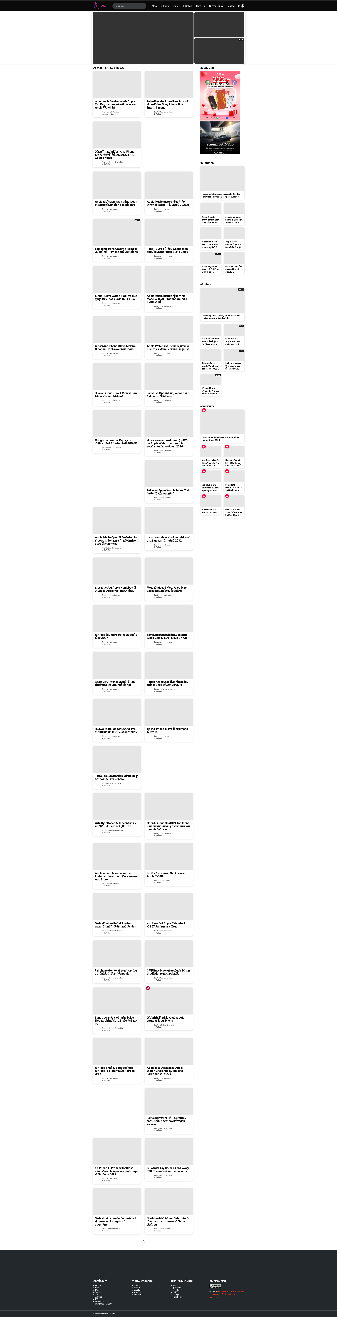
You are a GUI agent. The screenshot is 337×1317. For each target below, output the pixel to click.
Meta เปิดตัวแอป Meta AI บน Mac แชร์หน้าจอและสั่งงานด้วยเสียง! (167, 589)
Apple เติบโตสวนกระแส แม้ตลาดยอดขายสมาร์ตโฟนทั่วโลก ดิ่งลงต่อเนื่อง (116, 203)
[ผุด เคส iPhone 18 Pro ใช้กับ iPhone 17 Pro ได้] (169, 712)
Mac (154, 6)
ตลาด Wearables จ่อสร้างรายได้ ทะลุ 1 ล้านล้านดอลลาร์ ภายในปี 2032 (168, 539)
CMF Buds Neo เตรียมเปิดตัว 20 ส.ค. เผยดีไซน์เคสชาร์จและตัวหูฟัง (168, 972)
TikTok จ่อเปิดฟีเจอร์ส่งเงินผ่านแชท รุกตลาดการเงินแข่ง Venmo (116, 777)
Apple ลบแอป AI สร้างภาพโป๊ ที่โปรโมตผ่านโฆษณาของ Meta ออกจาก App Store (116, 876)
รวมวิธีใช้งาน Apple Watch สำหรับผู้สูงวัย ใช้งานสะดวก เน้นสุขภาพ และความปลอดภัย (210, 341)
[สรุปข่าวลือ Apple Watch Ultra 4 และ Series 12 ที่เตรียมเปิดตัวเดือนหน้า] (117, 1302)
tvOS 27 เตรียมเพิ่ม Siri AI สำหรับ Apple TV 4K (166, 875)
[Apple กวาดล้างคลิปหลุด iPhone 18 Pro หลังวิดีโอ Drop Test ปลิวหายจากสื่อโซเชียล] (210, 451)
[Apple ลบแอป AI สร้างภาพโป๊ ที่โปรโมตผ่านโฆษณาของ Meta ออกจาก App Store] (117, 856)
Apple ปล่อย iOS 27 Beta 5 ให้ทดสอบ (211, 511)
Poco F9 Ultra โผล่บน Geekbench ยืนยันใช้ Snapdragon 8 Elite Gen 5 (167, 250)
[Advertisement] (168, 139)
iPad (175, 6)
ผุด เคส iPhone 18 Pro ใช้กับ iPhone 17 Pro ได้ (167, 730)
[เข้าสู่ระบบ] (242, 6)
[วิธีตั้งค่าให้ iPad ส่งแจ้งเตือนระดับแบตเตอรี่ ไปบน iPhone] (169, 1001)
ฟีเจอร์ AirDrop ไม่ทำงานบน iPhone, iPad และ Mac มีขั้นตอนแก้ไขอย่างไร (233, 463)
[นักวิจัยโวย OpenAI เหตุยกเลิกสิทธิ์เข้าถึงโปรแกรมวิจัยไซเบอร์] (169, 376)
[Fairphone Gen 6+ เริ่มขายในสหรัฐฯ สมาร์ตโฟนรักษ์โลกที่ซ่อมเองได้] (117, 954)
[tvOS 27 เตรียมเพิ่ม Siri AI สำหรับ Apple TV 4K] (169, 856)
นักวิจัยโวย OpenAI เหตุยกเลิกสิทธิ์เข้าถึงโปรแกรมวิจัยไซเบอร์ (168, 395)
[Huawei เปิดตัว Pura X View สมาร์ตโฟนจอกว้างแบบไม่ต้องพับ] (117, 376)
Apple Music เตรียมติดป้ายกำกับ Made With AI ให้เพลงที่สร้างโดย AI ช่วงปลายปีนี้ (167, 299)
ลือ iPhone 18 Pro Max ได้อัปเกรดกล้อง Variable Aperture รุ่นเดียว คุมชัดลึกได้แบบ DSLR (116, 1171)
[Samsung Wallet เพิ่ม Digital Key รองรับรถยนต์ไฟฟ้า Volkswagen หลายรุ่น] (169, 1101)
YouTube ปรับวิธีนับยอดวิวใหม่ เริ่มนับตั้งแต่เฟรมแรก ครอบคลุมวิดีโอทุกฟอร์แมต (168, 1221)
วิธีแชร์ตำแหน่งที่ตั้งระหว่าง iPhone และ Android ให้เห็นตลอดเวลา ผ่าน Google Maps (114, 154)
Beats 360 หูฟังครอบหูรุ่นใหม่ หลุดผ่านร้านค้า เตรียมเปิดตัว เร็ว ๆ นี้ (115, 683)
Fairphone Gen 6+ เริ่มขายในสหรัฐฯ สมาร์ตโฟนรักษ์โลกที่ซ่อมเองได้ (116, 972)
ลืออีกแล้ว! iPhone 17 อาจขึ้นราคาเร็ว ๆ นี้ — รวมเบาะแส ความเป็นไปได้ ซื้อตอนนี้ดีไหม (234, 366)
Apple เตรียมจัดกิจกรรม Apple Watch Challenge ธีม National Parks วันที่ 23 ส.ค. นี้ (165, 1071)
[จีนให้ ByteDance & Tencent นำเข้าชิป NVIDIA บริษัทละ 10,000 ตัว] (117, 806)
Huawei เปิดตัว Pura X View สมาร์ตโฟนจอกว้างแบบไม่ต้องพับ (116, 395)
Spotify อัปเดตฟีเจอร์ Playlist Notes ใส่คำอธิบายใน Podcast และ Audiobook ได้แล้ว (116, 1271)
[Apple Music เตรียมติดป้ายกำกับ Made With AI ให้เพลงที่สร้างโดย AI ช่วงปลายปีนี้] (169, 279)
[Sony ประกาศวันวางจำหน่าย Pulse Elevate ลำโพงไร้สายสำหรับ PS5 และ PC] (117, 1001)
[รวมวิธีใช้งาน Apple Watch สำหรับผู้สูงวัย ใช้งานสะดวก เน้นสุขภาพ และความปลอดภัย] (210, 330)
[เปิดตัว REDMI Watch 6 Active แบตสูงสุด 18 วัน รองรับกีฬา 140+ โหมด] (117, 279)
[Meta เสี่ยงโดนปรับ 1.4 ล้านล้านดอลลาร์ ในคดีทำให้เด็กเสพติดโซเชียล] (117, 906)
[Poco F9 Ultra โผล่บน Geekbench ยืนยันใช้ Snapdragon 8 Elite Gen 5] (169, 232)
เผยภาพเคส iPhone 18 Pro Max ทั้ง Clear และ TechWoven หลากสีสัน (115, 348)
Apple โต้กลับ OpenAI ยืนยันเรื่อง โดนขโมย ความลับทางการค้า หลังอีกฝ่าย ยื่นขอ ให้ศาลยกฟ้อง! (116, 540)
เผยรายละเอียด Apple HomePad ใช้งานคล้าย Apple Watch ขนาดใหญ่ (115, 589)
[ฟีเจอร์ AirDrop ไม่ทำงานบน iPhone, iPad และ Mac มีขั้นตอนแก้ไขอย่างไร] (234, 451)
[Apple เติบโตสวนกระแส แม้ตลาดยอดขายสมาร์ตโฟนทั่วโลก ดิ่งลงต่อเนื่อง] (117, 185)
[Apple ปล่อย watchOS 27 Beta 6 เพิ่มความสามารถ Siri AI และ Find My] (169, 1302)
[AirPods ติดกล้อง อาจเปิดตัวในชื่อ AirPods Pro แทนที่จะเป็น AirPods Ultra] (117, 1051)
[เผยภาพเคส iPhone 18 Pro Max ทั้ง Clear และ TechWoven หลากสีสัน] (117, 329)
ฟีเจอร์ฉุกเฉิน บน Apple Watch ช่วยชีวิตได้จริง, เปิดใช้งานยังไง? (210, 366)
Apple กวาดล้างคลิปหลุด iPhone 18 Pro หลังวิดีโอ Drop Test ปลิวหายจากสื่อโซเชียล (210, 463)
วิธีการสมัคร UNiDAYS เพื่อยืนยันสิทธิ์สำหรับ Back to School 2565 (233, 488)
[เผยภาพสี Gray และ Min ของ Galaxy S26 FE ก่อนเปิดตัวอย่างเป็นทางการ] (169, 1151)
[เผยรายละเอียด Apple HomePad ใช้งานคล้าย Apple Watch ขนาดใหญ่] (117, 571)
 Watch (187, 6)
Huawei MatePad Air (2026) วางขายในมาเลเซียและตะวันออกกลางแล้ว (116, 730)
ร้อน (204, 410)
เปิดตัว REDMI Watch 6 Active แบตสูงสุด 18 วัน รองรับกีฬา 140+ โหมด (116, 297)
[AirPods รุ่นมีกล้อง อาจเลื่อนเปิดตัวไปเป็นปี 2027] (117, 618)
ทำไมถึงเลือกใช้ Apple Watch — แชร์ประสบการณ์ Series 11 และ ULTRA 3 (232, 341)
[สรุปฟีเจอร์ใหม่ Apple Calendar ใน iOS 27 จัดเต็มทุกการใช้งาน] (169, 906)
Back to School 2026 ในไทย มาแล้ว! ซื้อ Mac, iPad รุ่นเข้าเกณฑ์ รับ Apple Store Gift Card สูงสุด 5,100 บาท (234, 512)
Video (231, 6)
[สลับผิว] (239, 6)
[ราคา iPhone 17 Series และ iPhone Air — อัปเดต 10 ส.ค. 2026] (222, 422)
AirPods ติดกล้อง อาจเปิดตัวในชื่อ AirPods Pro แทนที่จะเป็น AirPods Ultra (115, 1071)
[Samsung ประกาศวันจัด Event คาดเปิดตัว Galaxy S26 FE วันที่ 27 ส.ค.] (169, 618)
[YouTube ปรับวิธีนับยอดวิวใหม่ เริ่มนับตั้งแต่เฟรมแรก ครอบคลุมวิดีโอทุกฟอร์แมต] (169, 1201)
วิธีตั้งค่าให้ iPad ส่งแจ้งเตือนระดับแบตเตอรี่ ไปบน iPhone (165, 1019)
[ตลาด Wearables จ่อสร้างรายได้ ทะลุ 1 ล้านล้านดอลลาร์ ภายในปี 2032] (169, 520)
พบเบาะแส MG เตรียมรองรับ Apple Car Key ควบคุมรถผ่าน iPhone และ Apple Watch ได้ (115, 104)
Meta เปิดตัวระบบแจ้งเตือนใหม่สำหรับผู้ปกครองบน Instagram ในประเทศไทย (116, 1221)
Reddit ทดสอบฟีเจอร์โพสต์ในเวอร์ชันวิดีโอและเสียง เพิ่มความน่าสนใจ (167, 683)
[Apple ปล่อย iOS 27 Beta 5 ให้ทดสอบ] (210, 501)
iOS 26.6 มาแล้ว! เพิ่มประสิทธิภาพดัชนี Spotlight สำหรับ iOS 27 (210, 488)
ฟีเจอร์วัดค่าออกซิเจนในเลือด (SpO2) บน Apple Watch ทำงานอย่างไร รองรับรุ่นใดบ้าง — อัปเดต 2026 (167, 443)
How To (200, 6)
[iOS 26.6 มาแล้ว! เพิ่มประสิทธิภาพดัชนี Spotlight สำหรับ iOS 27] (210, 476)
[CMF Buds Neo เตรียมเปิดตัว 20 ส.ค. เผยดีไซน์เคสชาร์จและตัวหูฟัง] (169, 954)
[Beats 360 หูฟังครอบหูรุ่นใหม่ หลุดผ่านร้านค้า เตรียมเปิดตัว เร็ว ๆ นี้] (117, 665)
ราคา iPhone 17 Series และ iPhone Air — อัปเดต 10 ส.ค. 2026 (221, 438)
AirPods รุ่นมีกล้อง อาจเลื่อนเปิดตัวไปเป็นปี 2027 (116, 636)
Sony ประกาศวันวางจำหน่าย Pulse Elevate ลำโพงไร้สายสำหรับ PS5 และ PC (116, 1020)
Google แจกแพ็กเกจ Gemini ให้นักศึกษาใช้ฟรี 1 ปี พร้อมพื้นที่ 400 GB (116, 442)
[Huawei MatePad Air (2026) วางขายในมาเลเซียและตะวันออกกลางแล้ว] (117, 712)
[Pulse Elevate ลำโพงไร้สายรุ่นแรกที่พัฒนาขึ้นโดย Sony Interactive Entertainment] (169, 84)
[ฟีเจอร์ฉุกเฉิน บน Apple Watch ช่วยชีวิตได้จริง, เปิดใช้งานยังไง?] (210, 355)
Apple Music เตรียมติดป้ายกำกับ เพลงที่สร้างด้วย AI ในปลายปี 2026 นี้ (168, 203)
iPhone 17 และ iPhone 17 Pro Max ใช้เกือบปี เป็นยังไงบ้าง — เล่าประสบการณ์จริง (210, 391)
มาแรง (148, 988)
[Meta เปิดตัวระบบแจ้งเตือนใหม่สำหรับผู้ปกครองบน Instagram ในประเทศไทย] (117, 1201)
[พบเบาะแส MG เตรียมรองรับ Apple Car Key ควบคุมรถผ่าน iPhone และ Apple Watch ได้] (117, 84)
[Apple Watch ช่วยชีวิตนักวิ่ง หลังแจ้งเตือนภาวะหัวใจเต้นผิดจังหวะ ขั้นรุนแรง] (169, 329)
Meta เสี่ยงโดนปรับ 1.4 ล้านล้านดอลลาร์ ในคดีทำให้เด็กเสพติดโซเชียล (115, 925)
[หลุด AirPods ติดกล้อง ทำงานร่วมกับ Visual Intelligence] (169, 1251)
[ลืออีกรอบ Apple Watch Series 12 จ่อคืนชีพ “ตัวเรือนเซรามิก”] (169, 473)
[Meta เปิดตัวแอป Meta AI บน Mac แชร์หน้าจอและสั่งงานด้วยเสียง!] (169, 571)
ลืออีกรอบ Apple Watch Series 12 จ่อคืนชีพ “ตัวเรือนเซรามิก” (168, 492)
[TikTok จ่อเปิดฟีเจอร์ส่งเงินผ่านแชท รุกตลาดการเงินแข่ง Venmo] (117, 759)
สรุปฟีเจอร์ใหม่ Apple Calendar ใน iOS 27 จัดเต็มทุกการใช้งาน (167, 925)
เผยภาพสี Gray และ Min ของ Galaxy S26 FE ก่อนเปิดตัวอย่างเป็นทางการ (168, 1170)
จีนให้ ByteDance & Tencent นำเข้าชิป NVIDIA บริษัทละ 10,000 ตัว (115, 825)
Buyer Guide (216, 6)
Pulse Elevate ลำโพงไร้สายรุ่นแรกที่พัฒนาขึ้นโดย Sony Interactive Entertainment (167, 104)
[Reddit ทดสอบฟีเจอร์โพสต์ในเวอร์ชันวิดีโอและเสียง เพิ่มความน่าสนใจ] (169, 665)
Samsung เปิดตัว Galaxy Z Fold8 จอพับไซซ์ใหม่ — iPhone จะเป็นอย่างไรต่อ (116, 250)
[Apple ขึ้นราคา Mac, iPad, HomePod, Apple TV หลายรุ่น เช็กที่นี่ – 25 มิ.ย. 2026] (219, 24)
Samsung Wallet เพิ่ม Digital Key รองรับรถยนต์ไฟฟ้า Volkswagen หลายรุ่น (166, 1121)
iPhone (165, 6)
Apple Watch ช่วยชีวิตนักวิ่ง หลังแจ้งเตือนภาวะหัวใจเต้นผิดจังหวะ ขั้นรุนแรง (168, 348)
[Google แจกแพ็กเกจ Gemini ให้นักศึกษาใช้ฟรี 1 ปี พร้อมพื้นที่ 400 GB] (117, 423)
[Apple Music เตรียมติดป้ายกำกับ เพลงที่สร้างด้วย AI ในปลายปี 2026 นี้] (169, 185)
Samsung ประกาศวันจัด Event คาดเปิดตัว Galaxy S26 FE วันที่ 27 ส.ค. (167, 636)
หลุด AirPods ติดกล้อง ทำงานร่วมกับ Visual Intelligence (168, 1270)
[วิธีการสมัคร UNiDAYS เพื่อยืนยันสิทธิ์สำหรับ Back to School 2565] (234, 476)
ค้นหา (116, 6)
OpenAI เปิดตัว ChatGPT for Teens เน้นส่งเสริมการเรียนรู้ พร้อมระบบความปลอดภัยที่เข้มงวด (168, 826)
